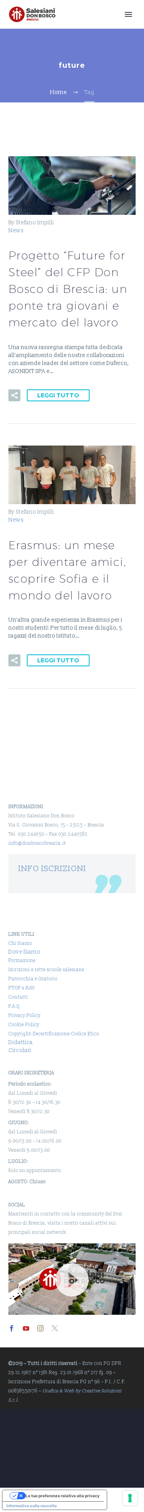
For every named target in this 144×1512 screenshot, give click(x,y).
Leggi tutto (58, 395)
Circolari (19, 1050)
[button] (14, 395)
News (16, 230)
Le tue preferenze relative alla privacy (63, 1495)
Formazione (22, 961)
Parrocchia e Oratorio (33, 979)
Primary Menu (128, 14)
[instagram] (40, 1328)
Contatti (18, 997)
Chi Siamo (20, 943)
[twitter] (55, 1328)
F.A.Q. (15, 1006)
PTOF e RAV (21, 988)
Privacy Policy (24, 1016)
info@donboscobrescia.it (37, 843)
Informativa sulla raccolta (31, 1505)
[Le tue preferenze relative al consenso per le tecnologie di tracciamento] (130, 1498)
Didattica (20, 1042)
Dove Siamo (24, 951)
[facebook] (11, 1328)
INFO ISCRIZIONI (52, 869)
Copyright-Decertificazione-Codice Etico (53, 1034)
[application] (72, 1279)
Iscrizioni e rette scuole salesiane (46, 970)
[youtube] (26, 1328)
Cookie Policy (23, 1025)
